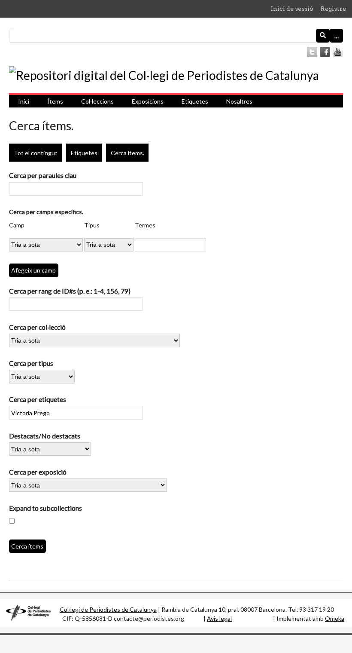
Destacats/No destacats (44, 436)
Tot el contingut (36, 152)
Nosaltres (239, 101)
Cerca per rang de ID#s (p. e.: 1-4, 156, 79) (69, 291)
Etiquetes (195, 101)
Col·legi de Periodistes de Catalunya (108, 609)
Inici (23, 101)
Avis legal (219, 618)
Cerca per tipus (31, 363)
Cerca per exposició (38, 472)
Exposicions (148, 101)
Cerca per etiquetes (37, 399)
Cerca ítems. (127, 152)
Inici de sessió (292, 8)
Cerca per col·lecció (37, 327)
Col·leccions (97, 101)
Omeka (334, 618)
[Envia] (323, 36)
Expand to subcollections (45, 508)
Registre (333, 8)
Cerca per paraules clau (42, 175)
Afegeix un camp (33, 270)
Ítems (55, 101)
